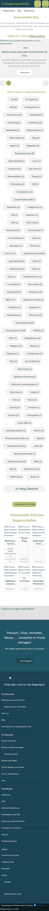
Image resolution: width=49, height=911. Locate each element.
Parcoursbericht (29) (25, 323)
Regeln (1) (34, 346)
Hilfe (3, 781)
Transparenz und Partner (11, 828)
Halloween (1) (32, 215)
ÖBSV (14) (10, 300)
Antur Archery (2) (14, 115)
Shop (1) (13, 361)
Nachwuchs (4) (35, 292)
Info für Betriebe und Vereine (13, 767)
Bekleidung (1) (12, 130)
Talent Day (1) (16, 392)
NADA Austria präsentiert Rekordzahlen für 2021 (24, 54)
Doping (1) (36, 176)
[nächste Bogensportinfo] (45, 83)
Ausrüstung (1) (13, 123)
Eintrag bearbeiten (9, 741)
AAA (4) (13, 107)
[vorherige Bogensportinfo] (3, 83)
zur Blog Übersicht (26, 488)
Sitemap (5, 835)
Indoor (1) (36, 238)
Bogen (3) (14, 146)
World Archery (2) (31, 469)
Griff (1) (14, 215)
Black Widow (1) (17, 138)
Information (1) (15, 246)
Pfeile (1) (13, 338)
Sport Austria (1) (24, 369)
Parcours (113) (35, 315)
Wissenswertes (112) (17, 461)
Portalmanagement (9, 841)
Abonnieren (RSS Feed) (25, 504)
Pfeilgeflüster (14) (32, 338)
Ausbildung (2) (36, 115)
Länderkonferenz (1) (32, 277)
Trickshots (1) (34, 407)
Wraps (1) (34, 477)
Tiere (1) (16, 400)
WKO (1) (38, 461)
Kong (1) (11, 277)
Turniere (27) (13, 415)
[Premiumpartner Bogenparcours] (44, 517)
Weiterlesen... (25, 72)
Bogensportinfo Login (12, 894)
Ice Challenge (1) (16, 238)
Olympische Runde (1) (33, 300)
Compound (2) (14, 169)
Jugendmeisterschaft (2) (34, 253)
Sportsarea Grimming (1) (25, 377)
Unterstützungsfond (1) (16, 431)
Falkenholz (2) (13, 207)
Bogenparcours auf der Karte (13, 700)
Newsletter (6, 869)
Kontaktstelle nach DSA (11, 815)
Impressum (6, 795)
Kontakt (7, 882)
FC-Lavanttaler (24, 579)
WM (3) (13, 469)
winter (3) (38, 446)
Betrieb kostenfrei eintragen (12, 747)
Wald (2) (40, 438)
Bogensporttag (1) (16, 161)
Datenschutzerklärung (10, 808)
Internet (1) (35, 246)
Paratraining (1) (14, 315)
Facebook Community (10, 855)
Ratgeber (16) (16, 346)
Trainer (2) (32, 400)
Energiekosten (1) (25, 192)
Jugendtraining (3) (16, 261)
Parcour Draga (24, 539)
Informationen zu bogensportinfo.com (16, 727)
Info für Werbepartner (10, 774)
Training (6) (15, 407)
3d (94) (14, 99)
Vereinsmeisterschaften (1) (17, 438)
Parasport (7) (34, 307)
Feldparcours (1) (35, 207)
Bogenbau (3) (33, 146)
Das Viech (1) (35, 169)
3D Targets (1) (31, 99)
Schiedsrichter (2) (35, 354)
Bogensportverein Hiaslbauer (38, 543)
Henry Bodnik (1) (35, 230)
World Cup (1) (16, 477)
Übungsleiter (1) (34, 415)
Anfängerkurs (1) (32, 107)
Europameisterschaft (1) (24, 200)
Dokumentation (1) (16, 176)
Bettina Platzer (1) (35, 130)
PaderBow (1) (15, 307)
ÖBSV (25, 48)
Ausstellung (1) (35, 123)
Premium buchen (11, 754)
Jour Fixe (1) (10, 253)
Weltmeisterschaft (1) (16, 446)
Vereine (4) (39, 431)
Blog (3, 720)
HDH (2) (14, 223)
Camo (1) (36, 161)
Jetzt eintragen (25, 661)
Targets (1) (34, 392)
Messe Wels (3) (35, 284)
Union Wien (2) (24, 423)
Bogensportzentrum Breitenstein (10, 543)
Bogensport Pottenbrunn (38, 582)
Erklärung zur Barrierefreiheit (13, 821)
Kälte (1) (36, 269)
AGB (3, 801)
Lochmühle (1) (13, 284)
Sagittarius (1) (13, 354)
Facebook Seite (8, 862)
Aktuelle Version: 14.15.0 (9, 909)
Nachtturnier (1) (14, 292)
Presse (4, 875)
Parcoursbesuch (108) (15, 330)
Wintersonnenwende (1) (24, 454)
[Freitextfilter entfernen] (37, 3)
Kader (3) (37, 261)
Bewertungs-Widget (9, 761)
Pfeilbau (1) (38, 330)
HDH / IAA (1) (32, 223)
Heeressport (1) (13, 230)
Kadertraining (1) (16, 269)
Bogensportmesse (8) (24, 153)
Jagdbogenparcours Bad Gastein (10, 583)
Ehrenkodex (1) (17, 184)
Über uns (5, 713)
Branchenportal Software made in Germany (16, 905)
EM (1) (35, 184)
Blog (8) (35, 138)
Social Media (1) (32, 361)
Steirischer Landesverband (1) (24, 384)
